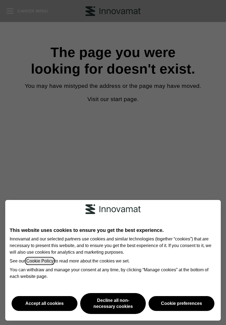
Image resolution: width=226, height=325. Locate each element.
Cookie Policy (39, 261)
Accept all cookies (44, 303)
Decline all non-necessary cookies (113, 303)
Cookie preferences (181, 303)
